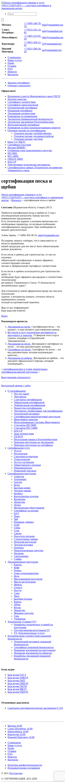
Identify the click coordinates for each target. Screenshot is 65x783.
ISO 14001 (13, 156)
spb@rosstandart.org (52, 31)
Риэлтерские (20, 453)
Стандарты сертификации (28, 399)
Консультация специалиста (15, 377)
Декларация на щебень (20, 358)
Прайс (11, 63)
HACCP (12, 161)
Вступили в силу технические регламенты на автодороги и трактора (32, 334)
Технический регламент (27, 413)
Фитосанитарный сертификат (24, 124)
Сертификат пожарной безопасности (34, 647)
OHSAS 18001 (15, 159)
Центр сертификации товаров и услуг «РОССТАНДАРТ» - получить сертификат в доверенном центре (32, 197)
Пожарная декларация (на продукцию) (35, 650)
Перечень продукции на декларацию (34, 442)
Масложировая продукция (28, 579)
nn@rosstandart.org (52, 50)
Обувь (17, 604)
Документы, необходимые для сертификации (38, 411)
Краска (17, 601)
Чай (16, 519)
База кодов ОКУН (17, 686)
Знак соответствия (24, 433)
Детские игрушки (23, 544)
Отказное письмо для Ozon (28, 139)
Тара (16, 616)
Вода (16, 576)
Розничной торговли (25, 470)
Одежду (18, 587)
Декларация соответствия (21, 113)
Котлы (17, 607)
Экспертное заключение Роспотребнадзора (31, 122)
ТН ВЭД (18, 436)
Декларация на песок (19, 326)
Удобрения (19, 618)
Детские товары (22, 490)
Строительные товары (26, 539)
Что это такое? (21, 393)
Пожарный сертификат (20, 110)
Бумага (17, 570)
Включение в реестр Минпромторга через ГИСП (34, 96)
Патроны (19, 547)
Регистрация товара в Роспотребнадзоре (35, 439)
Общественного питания (27, 465)
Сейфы (17, 559)
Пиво (17, 516)
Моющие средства (24, 613)
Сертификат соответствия (21, 102)
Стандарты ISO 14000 (25, 428)
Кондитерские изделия (26, 496)
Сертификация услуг (19, 448)
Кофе (16, 567)
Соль (16, 530)
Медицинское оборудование (29, 507)
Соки (17, 593)
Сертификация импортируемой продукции (37, 416)
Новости (12, 71)
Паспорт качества (17, 99)
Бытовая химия (22, 487)
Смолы (17, 533)
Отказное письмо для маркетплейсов (34, 136)
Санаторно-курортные (26, 456)
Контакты (13, 74)
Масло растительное (25, 581)
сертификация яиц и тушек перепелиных (25, 369)
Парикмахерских (23, 468)
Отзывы (12, 66)
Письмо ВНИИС (17, 147)
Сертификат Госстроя (19, 144)
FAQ (10, 68)
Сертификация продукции (22, 473)
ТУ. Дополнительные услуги (29, 633)
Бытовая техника (23, 599)
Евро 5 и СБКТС (17, 142)
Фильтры (19, 553)
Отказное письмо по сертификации (27, 130)
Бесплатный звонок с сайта (16, 385)
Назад (4, 316)
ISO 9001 (12, 153)
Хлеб (16, 524)
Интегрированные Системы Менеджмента (37, 422)
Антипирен (20, 479)
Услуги (17, 450)
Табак (17, 527)
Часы (16, 596)
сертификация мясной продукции (19, 372)
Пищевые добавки (24, 522)
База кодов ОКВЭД (18, 683)
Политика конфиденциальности (25, 765)
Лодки (17, 505)
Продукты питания (24, 536)
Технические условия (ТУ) (22, 621)
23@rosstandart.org (52, 43)
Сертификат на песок (19, 349)
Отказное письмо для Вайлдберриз (32, 133)
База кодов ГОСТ (17, 674)
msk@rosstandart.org (52, 24)
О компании (14, 57)
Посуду (18, 590)
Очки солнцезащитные (26, 573)
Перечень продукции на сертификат (33, 445)
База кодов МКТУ (17, 689)
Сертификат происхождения (23, 104)
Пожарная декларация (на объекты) (33, 653)
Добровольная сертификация (29, 405)
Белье (17, 485)
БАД (16, 513)
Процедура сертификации (28, 408)
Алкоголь (19, 476)
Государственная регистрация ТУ (32, 630)
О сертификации (17, 391)
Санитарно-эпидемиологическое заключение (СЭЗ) (35, 708)
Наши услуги (15, 60)
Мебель (18, 584)
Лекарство (19, 502)
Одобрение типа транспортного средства (30, 150)
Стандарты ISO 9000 (25, 425)
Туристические (22, 459)
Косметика (19, 499)
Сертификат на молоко (26, 510)
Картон (18, 564)
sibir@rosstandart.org (52, 37)
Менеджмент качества (26, 419)
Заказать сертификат (19, 82)
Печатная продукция (25, 542)
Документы (20, 396)
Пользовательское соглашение (24, 768)
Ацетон (18, 482)
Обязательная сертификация (29, 402)
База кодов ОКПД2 (18, 692)
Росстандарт (15, 773)
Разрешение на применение (22, 116)
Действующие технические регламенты (29, 164)
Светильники (21, 556)
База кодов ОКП (16, 680)
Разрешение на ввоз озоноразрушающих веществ (34, 127)
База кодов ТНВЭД (18, 677)
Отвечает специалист (19, 85)
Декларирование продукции (23, 562)
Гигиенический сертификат (22, 107)
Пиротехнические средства (28, 550)
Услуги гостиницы (24, 462)
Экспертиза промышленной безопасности (30, 119)
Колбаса (18, 493)
